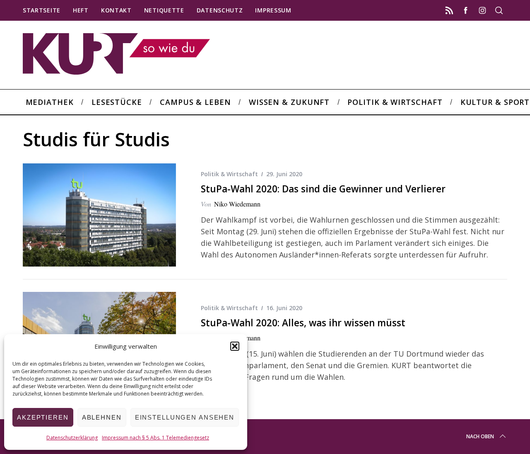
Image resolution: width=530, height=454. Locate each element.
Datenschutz (220, 10)
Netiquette (164, 10)
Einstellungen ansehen (184, 417)
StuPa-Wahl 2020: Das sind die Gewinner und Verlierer (323, 188)
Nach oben (480, 436)
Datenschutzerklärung (72, 437)
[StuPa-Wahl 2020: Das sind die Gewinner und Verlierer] (99, 215)
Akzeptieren (43, 417)
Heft (81, 10)
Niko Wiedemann (237, 203)
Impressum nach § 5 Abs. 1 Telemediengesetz (155, 437)
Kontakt (116, 10)
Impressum (273, 10)
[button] (235, 346)
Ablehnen (102, 417)
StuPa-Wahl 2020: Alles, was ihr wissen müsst (303, 322)
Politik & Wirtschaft (229, 174)
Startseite (41, 10)
